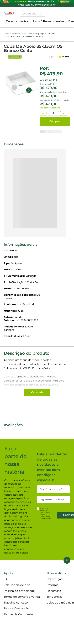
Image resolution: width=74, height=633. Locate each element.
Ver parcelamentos (14, 137)
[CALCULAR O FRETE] (19, 169)
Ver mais (37, 395)
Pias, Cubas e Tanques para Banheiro (38, 4)
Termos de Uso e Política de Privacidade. (45, 625)
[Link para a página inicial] (6, 4)
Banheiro (16, 4)
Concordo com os (45, 624)
